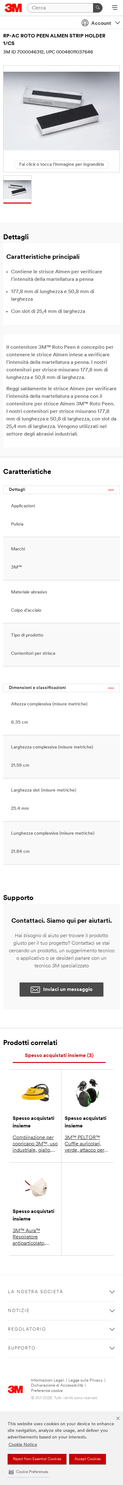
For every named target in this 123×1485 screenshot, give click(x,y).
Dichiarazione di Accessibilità (57, 1385)
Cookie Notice (23, 1445)
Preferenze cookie (47, 1391)
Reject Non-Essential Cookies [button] (37, 1459)
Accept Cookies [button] (87, 1459)
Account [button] (101, 23)
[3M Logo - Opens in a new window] (13, 8)
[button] (28, 1472)
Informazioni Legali (47, 1380)
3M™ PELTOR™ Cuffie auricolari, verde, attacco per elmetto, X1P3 (84, 1144)
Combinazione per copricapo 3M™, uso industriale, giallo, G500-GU (35, 1144)
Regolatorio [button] (27, 1329)
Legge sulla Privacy (85, 1380)
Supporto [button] (22, 1348)
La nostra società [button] (35, 1292)
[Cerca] (97, 8)
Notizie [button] (19, 1311)
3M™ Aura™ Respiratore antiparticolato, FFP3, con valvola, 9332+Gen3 (33, 1237)
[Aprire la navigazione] (114, 8)
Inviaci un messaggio (67, 989)
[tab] (59, 1056)
